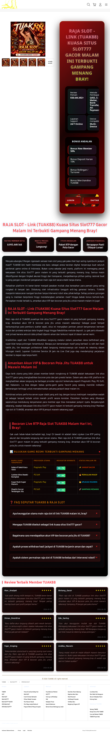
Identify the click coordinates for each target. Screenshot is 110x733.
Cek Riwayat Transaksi (73, 699)
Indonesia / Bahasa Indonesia (8, 730)
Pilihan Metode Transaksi (30, 699)
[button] (94, 4)
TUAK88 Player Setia (95, 716)
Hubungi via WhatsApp (51, 697)
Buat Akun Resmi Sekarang (74, 692)
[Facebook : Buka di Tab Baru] (98, 731)
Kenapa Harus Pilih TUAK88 (96, 711)
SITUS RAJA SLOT (6, 704)
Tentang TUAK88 (94, 709)
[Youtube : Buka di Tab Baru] (107, 731)
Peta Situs (30, 730)
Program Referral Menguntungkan (32, 706)
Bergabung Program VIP (74, 704)
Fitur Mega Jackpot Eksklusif (31, 704)
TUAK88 (4, 692)
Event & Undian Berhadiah (30, 697)
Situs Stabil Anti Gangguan (96, 694)
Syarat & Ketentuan (50, 704)
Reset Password (72, 697)
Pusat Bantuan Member (51, 692)
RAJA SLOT (4, 697)
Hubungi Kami (93, 699)
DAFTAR (95, 200)
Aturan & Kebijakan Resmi (96, 697)
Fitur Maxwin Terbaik (29, 701)
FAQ (47, 699)
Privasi (19, 730)
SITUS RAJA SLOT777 (7, 706)
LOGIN (70, 200)
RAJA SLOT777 (5, 699)
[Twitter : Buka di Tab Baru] (101, 731)
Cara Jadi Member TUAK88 (96, 714)
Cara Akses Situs (94, 692)
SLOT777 (48, 694)
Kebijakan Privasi (50, 701)
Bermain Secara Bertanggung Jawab (54, 706)
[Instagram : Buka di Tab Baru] (104, 731)
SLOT (3, 694)
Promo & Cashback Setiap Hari (31, 692)
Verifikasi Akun (71, 701)
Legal (24, 730)
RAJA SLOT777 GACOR (7, 701)
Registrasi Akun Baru (73, 694)
